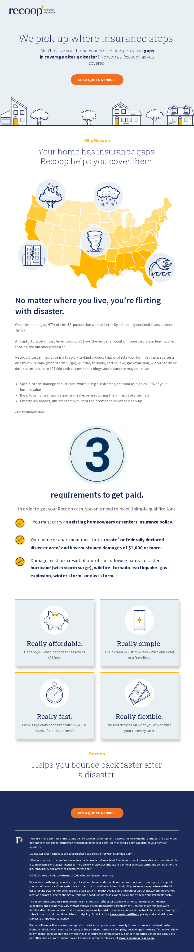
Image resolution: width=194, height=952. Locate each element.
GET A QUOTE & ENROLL (97, 79)
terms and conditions (124, 914)
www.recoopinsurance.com (136, 938)
